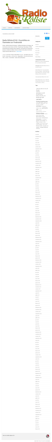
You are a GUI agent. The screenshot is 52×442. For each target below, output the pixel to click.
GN (37, 110)
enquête (41, 104)
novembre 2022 (38, 177)
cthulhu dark (42, 103)
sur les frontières (39, 124)
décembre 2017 (38, 284)
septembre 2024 (38, 148)
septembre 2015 (38, 338)
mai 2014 (37, 363)
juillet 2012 (37, 398)
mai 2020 (37, 229)
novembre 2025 (38, 136)
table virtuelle (45, 124)
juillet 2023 (37, 171)
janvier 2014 (37, 371)
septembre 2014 (38, 356)
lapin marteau (39, 116)
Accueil (4, 27)
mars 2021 (37, 210)
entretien (38, 106)
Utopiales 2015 (45, 125)
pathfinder (45, 119)
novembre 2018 (38, 262)
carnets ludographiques (42, 100)
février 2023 (37, 175)
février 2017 (37, 303)
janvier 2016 (37, 330)
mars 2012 (37, 402)
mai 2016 (37, 321)
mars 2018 (37, 278)
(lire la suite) (19, 51)
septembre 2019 (38, 241)
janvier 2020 (37, 235)
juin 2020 (37, 227)
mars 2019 (37, 253)
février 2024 (37, 157)
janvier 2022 (37, 194)
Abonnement (17, 27)
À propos (10, 27)
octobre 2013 (37, 375)
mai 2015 (37, 344)
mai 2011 (37, 422)
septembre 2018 (38, 266)
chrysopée (38, 103)
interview (40, 113)
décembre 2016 (38, 307)
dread (46, 103)
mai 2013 (37, 383)
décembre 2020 (38, 216)
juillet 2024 (37, 150)
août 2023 (37, 169)
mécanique (38, 119)
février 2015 (37, 350)
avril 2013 (37, 385)
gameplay (45, 108)
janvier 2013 (37, 389)
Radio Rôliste (16, 54)
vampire (37, 127)
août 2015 (37, 340)
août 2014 (37, 358)
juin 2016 (37, 319)
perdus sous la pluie (40, 120)
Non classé (8, 54)
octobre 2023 (37, 165)
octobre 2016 (37, 311)
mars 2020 (37, 231)
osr (42, 119)
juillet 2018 (37, 270)
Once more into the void (28, 56)
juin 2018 (37, 272)
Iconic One (36, 440)
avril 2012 (37, 400)
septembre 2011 (38, 414)
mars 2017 (37, 301)
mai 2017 (37, 297)
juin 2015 (37, 342)
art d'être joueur (39, 94)
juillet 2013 (37, 381)
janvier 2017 (37, 305)
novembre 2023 (38, 163)
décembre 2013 (38, 373)
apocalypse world (27, 54)
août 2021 (37, 202)
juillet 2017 (37, 295)
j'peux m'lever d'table (40, 115)
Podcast (12, 54)
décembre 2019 (38, 237)
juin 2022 (37, 183)
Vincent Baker (11, 57)
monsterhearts (45, 117)
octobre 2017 (37, 288)
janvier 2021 (37, 214)
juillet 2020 (37, 225)
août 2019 (37, 243)
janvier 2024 (37, 159)
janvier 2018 (37, 282)
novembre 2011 (38, 410)
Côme (36, 76)
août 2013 (37, 379)
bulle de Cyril (40, 97)
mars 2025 (37, 142)
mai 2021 (37, 206)
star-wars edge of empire (44, 123)
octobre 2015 (37, 336)
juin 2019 (37, 247)
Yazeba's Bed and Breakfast (20, 57)
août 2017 (37, 293)
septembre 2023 (38, 167)
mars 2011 (37, 426)
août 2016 (37, 315)
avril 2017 (37, 299)
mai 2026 (37, 134)
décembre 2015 (38, 332)
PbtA (4, 57)
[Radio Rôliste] (26, 24)
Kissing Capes (8, 56)
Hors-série (37, 50)
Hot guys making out (39, 111)
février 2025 (37, 144)
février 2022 (37, 192)
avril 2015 (37, 346)
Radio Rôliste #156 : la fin (43, 76)
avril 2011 (37, 424)
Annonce (37, 44)
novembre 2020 (38, 218)
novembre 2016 (38, 309)
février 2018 (37, 280)
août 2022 (37, 179)
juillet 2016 (37, 317)
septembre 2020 (38, 220)
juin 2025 (37, 138)
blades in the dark (39, 95)
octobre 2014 (37, 354)
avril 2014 (37, 365)
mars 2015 (37, 348)
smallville (37, 123)
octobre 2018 (37, 264)
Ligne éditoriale (26, 27)
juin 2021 (37, 204)
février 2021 (37, 212)
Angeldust (38, 91)
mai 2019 (37, 249)
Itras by (46, 113)
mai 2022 (37, 185)
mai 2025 (37, 140)
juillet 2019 (37, 245)
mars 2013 (37, 387)
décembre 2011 (38, 408)
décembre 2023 (38, 161)
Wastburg (38, 128)
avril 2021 (37, 208)
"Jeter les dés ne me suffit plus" (42, 89)
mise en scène (38, 117)
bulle (45, 95)
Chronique (37, 48)
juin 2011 (37, 420)
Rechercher (37, 36)
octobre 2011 (37, 412)
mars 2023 (37, 173)
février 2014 (37, 369)
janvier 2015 (37, 352)
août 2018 (37, 268)
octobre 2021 (37, 200)
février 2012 (37, 404)
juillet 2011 (37, 418)
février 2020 (37, 233)
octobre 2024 (37, 146)
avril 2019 (37, 251)
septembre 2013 (38, 377)
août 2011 (37, 416)
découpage (38, 104)
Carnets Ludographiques (39, 46)
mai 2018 (37, 274)
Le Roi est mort (14, 56)
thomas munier (39, 125)
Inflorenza (44, 111)
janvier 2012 (37, 406)
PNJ (46, 120)
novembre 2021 (38, 198)
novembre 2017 (38, 286)
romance (6, 57)
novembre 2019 (38, 239)
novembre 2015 (38, 334)
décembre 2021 (38, 196)
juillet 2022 (37, 181)
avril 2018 (37, 276)
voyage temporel (44, 127)
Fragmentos (44, 106)
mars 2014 (37, 367)
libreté (43, 116)
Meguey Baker (20, 56)
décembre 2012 (38, 391)
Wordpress (48, 440)
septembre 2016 (38, 313)
